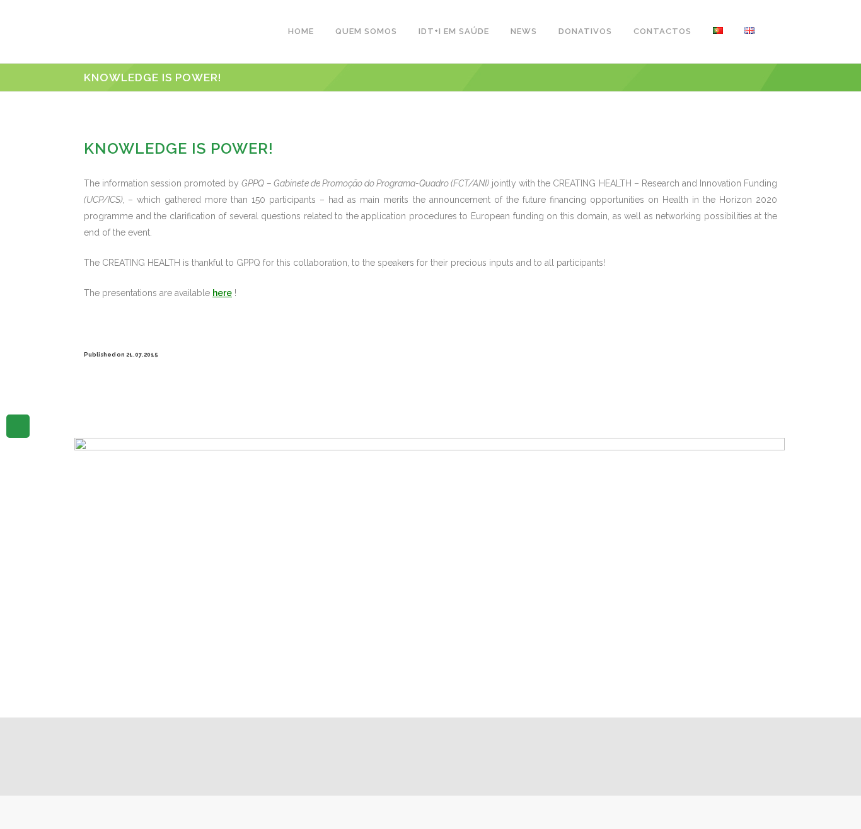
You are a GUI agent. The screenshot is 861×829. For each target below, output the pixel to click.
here (222, 293)
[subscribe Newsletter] (18, 425)
